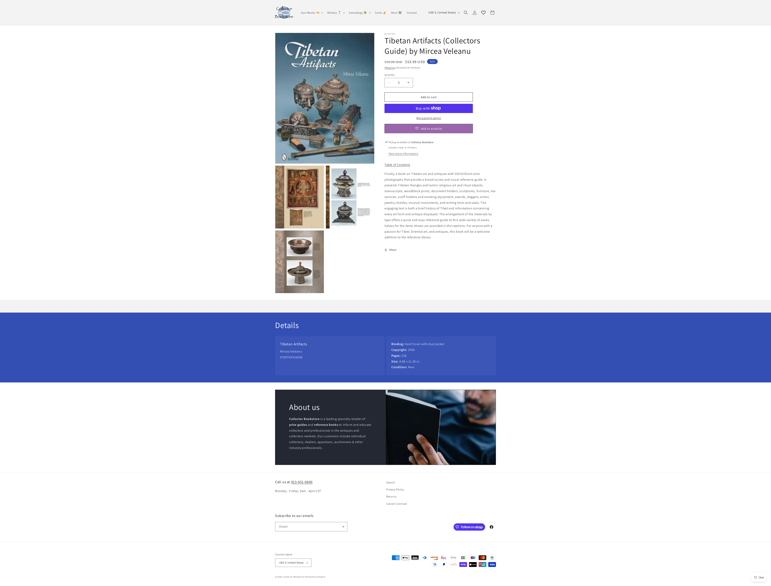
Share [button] (393, 249)
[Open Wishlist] (483, 12)
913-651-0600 (302, 482)
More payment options (428, 117)
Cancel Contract (396, 503)
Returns (391, 496)
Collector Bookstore (293, 576)
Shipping (389, 67)
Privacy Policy (395, 489)
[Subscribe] (342, 526)
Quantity (389, 74)
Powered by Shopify (315, 576)
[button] (312, 12)
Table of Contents (397, 164)
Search (390, 482)
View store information (403, 153)
